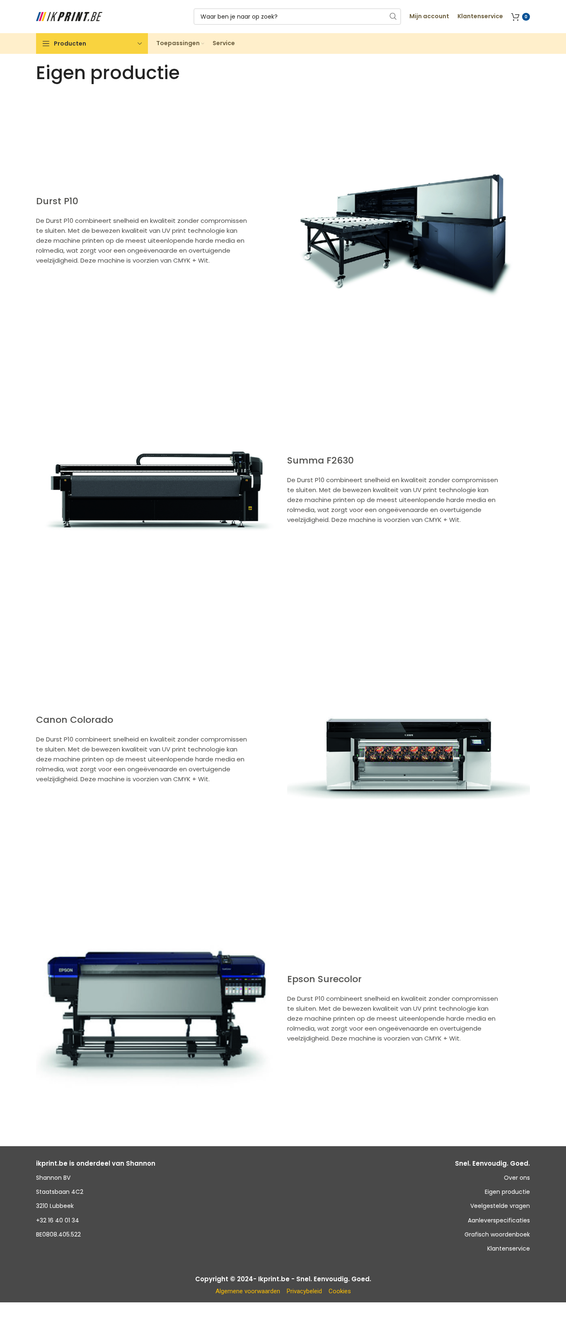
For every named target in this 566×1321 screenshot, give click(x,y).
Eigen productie (507, 1192)
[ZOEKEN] (393, 16)
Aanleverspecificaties (499, 1220)
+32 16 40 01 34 (57, 1220)
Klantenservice (508, 1248)
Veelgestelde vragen (500, 1206)
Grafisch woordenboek (497, 1234)
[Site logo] (69, 16)
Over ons (517, 1178)
